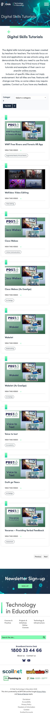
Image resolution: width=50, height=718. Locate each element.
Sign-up (25, 586)
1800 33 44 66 (26, 649)
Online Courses (25, 626)
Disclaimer (26, 699)
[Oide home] (12, 4)
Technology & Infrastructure (39, 621)
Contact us (31, 655)
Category (6, 99)
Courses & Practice (8, 621)
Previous (38, 556)
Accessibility (26, 702)
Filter (8, 106)
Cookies (26, 709)
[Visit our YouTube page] (28, 660)
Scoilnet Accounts (26, 712)
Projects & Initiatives (23, 621)
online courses (29, 70)
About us (21, 655)
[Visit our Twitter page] (23, 660)
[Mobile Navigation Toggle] (46, 5)
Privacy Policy (41, 691)
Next (46, 556)
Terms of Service (23, 694)
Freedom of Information (26, 707)
